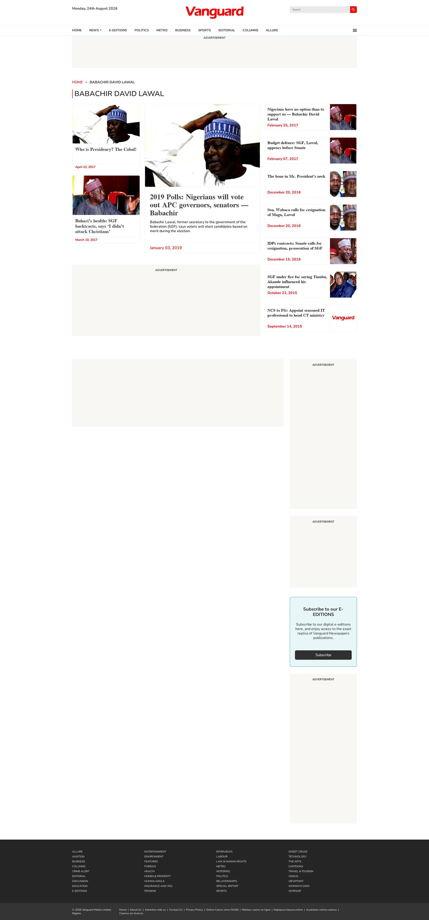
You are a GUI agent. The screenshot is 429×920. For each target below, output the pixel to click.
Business (183, 30)
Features (151, 861)
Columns (250, 30)
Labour (221, 856)
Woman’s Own (298, 886)
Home (77, 30)
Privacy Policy (194, 910)
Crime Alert (80, 871)
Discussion (80, 881)
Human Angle (154, 881)
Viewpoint (295, 881)
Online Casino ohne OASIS (222, 910)
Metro (162, 30)
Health (149, 871)
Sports (204, 30)
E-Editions (79, 891)
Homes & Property (157, 876)
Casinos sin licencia (131, 913)
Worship (294, 891)
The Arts (294, 861)
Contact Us (176, 910)
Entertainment (155, 851)
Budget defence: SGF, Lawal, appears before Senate (292, 144)
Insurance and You (158, 886)
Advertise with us (155, 910)
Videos (293, 876)
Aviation (78, 856)
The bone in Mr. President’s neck (296, 176)
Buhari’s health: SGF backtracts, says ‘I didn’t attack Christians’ (99, 225)
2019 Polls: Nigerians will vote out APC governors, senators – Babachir (199, 204)
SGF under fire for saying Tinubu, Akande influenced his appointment (297, 281)
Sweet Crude (297, 851)
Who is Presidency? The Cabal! (106, 149)
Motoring (223, 871)
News (94, 30)
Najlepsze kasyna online (288, 910)
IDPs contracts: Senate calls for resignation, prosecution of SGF (294, 245)
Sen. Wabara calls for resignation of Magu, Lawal (296, 211)
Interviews (224, 851)
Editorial (227, 30)
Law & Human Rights (231, 861)
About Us (135, 910)
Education (80, 886)
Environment (154, 856)
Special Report (227, 886)
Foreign (150, 866)
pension (150, 891)
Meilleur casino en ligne (256, 910)
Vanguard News (214, 12)
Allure (77, 851)
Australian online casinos (321, 910)
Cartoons (295, 866)
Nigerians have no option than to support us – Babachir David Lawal (295, 114)
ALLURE (272, 30)
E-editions (118, 30)
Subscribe (323, 655)
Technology (297, 856)
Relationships (226, 881)
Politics (142, 30)
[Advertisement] (323, 435)
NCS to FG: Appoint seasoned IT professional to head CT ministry (296, 312)
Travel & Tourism (300, 871)
